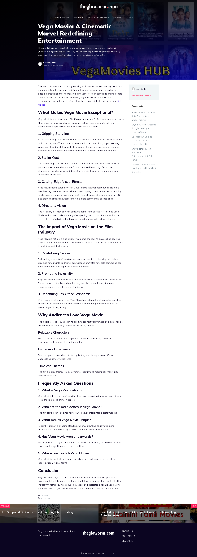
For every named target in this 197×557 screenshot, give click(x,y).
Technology (131, 17)
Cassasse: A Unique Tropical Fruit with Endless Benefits (142, 140)
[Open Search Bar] (142, 17)
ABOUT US (127, 531)
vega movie (45, 498)
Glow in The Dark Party (98, 17)
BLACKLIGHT (79, 17)
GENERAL (45, 495)
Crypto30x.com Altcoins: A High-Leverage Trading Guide (144, 128)
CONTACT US (129, 536)
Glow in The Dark (62, 17)
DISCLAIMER (128, 540)
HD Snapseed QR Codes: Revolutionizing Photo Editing (37, 512)
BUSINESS (117, 17)
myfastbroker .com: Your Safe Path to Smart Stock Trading (144, 116)
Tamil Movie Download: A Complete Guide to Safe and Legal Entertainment (139, 513)
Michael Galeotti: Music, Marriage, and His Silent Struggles (144, 168)
